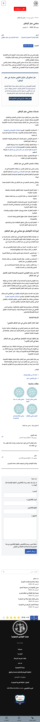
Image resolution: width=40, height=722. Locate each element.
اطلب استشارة (20, 9)
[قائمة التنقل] (3, 3)
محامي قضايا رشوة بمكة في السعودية (28, 599)
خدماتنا (20, 649)
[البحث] (3, 572)
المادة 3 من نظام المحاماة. (30, 375)
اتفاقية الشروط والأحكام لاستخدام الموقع (20, 672)
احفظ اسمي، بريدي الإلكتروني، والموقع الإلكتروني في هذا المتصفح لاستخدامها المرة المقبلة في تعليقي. (21, 545)
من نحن (20, 663)
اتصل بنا (20, 654)
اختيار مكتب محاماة (28, 46)
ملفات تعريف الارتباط (20, 658)
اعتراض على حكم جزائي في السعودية (18, 150)
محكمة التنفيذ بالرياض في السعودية (29, 604)
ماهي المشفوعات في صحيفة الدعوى (29, 587)
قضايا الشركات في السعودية (20, 172)
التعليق (34, 516)
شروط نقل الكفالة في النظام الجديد (29, 593)
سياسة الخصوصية (20, 667)
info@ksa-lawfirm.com (15, 688)
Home (37, 18)
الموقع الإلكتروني (32, 508)
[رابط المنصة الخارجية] (20, 702)
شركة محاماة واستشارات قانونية (30, 582)
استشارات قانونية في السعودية (12, 130)
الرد (2, 436)
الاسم (35, 491)
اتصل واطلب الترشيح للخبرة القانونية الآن (20, 98)
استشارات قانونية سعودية (12, 296)
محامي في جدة (30, 18)
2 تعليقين (25, 27)
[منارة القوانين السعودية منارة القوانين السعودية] (35, 3)
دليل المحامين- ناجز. (31, 378)
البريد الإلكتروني (32, 499)
